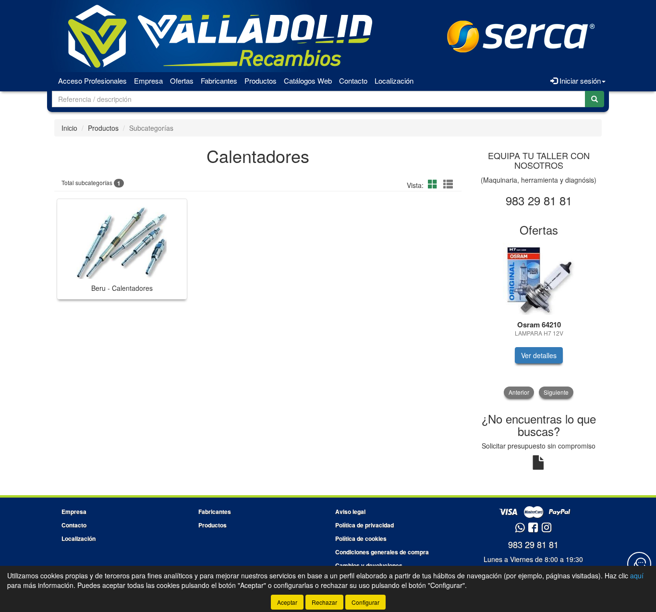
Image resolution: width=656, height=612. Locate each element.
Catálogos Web (308, 80)
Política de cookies (361, 538)
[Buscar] (594, 99)
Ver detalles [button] (539, 355)
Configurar (365, 602)
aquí (637, 575)
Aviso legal (350, 511)
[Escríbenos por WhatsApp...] (520, 528)
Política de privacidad (364, 525)
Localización (394, 80)
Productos (260, 80)
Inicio (69, 128)
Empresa (148, 80)
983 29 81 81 (533, 544)
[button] (434, 184)
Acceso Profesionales (92, 80)
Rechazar (324, 602)
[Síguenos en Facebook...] (533, 528)
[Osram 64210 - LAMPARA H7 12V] (539, 279)
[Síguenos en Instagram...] (546, 528)
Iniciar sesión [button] (579, 80)
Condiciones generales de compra (382, 552)
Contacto (353, 80)
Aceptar (287, 602)
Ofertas (182, 80)
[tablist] (539, 320)
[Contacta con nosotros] (639, 564)
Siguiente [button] (556, 392)
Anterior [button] (519, 392)
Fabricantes (219, 80)
